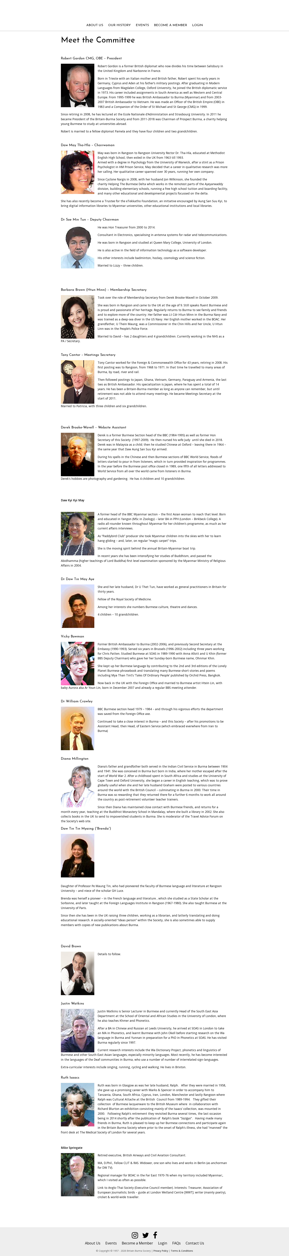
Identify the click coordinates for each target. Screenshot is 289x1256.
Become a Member (170, 25)
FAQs (176, 1243)
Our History (119, 25)
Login (197, 25)
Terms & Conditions (182, 1250)
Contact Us (195, 1243)
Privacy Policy (160, 1250)
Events (142, 25)
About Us (94, 25)
